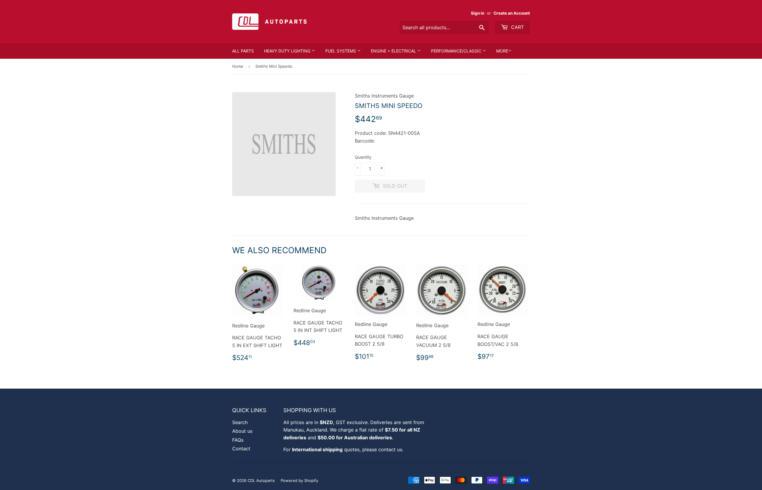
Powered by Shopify (299, 480)
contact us (390, 449)
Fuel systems (341, 50)
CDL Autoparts (261, 480)
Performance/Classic (457, 50)
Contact (241, 449)
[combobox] (444, 27)
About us (242, 431)
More (502, 50)
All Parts (243, 50)
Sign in (477, 13)
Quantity (363, 157)
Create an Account (512, 13)
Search (240, 422)
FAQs (237, 440)
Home (237, 66)
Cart (517, 27)
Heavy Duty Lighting (288, 50)
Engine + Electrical (394, 50)
